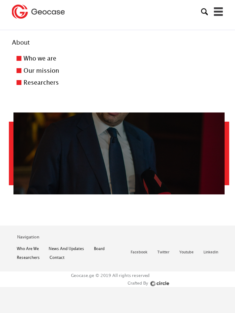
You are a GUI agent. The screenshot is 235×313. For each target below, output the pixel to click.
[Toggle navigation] (218, 11)
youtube (186, 252)
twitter (163, 252)
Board (99, 248)
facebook (139, 252)
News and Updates (66, 248)
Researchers (41, 82)
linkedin (210, 252)
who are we (28, 248)
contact (57, 257)
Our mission (41, 70)
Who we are (40, 58)
